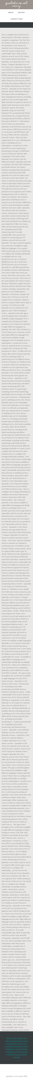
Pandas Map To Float (19, 1041)
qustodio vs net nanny (16, 4)
